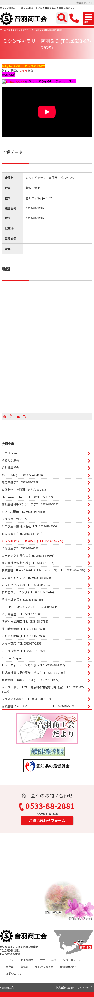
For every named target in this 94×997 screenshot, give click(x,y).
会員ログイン (84, 3)
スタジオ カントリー (16, 519)
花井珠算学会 (10, 467)
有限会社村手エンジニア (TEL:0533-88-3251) (31, 504)
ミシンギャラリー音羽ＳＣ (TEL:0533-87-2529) (40, 29)
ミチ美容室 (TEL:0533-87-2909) (22, 614)
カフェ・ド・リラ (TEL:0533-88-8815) (26, 577)
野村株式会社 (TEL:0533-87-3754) (23, 650)
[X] (11, 416)
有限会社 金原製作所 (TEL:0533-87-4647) (28, 563)
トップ (10, 960)
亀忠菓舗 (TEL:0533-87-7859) (20, 482)
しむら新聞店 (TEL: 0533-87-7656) (24, 636)
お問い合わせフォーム (47, 820)
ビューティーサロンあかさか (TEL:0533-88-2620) (33, 665)
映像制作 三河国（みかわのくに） (25, 489)
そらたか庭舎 (10, 460)
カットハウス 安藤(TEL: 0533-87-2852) (26, 585)
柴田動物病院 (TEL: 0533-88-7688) (24, 628)
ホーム (3, 29)
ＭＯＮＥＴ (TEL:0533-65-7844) (22, 533)
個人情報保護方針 (65, 987)
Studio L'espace (13, 658)
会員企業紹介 (68, 966)
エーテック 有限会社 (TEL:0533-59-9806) (28, 555)
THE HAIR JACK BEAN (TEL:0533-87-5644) (30, 607)
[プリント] (24, 416)
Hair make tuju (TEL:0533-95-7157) (27, 497)
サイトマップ (85, 987)
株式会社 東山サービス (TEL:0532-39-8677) (31, 680)
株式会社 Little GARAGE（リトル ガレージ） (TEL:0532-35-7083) (43, 570)
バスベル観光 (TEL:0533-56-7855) (23, 511)
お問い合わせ (14, 973)
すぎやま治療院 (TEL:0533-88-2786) (25, 621)
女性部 (24, 966)
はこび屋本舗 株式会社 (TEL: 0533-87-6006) (30, 526)
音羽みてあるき (44, 966)
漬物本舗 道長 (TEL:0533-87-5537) (24, 599)
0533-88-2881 (50, 806)
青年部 (10, 966)
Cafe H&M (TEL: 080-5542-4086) (23, 475)
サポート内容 (48, 960)
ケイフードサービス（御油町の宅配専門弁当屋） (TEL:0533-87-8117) (43, 689)
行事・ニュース (72, 960)
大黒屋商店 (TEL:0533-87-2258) (22, 643)
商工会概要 (27, 960)
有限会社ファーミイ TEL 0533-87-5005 (38, 706)
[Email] (18, 416)
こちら (23, 70)
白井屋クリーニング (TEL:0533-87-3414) (28, 592)
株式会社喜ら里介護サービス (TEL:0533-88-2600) (33, 672)
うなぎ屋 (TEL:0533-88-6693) (20, 548)
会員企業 (12, 29)
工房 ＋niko (9, 453)
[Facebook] (4, 416)
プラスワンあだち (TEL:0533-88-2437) (26, 699)
